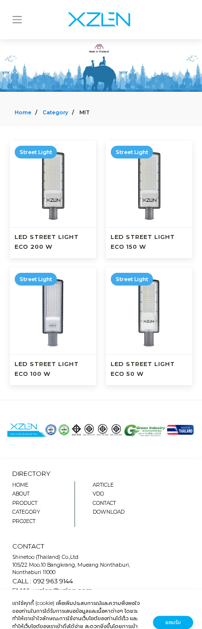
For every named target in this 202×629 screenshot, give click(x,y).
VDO (98, 494)
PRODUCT (24, 503)
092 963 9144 (53, 581)
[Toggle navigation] (17, 19)
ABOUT (20, 494)
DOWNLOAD (109, 512)
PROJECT (23, 521)
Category (55, 112)
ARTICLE (103, 485)
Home (23, 112)
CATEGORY (26, 512)
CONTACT (104, 503)
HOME (20, 485)
